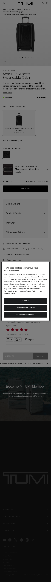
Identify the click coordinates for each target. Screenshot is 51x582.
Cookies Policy (9, 293)
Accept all (26, 301)
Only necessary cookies (25, 307)
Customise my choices (25, 314)
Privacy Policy (31, 291)
